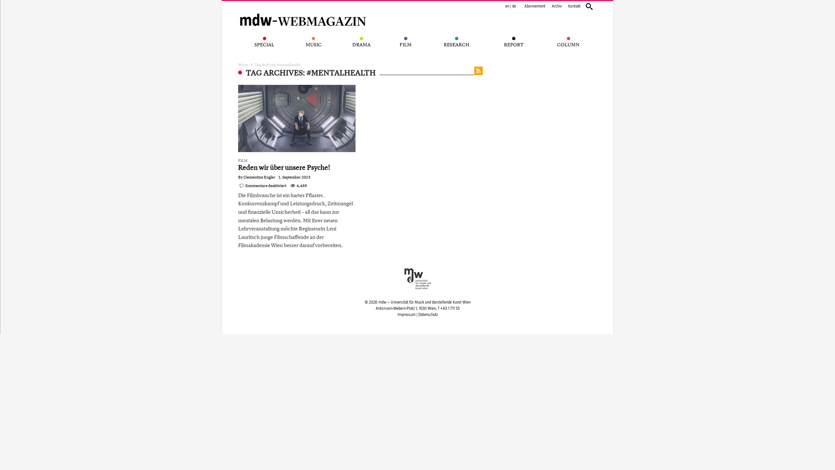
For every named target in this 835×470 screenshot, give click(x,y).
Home (243, 64)
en (507, 6)
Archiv (557, 6)
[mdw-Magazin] (303, 11)
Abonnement (534, 6)
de (514, 6)
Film (243, 161)
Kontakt (574, 6)
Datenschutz (428, 314)
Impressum (407, 314)
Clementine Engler (259, 177)
